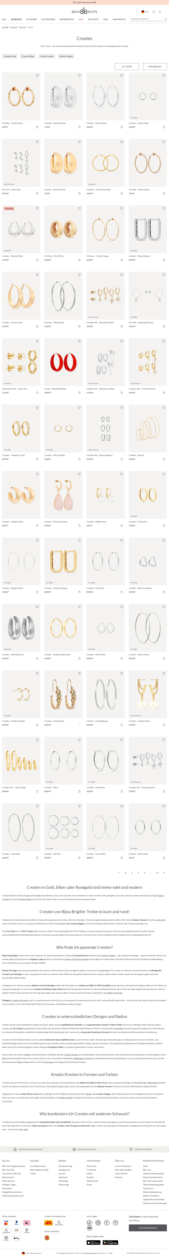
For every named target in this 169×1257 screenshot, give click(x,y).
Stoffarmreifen (65, 1097)
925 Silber (31, 19)
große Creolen (25, 899)
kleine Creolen (108, 955)
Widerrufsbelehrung (152, 1192)
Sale (81, 19)
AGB (145, 1166)
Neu (4, 19)
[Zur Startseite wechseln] (84, 10)
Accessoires (48, 19)
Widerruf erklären (151, 1195)
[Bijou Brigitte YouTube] (90, 1228)
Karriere (118, 1177)
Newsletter (7, 1188)
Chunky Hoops (71, 1054)
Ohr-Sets (23, 1129)
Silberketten (153, 1082)
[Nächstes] (164, 873)
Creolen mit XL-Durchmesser (76, 959)
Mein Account (8, 1181)
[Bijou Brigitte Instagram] (98, 1222)
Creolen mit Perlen (19, 1000)
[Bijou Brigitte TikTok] (90, 1222)
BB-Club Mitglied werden (13, 1166)
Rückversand (8, 1177)
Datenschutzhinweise (153, 1177)
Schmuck (16, 19)
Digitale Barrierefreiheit (154, 1199)
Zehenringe (63, 1184)
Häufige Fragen (9, 1184)
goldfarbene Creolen (82, 1058)
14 (157, 872)
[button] (153, 12)
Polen (89, 1184)
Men (105, 19)
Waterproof (67, 19)
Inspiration (119, 19)
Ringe (19, 1062)
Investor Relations (123, 1166)
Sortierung (154, 66)
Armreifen (119, 1028)
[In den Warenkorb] (37, 127)
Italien (89, 1173)
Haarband (63, 1177)
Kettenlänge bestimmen (13, 1195)
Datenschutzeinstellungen (155, 1203)
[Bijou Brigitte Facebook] (107, 1222)
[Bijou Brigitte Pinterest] (115, 1222)
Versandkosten (91, 1253)
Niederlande (92, 1181)
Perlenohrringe (65, 1166)
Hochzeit (93, 19)
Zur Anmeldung (148, 1228)
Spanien (90, 1177)
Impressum (148, 1188)
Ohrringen (49, 1062)
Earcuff (61, 1173)
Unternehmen (121, 1173)
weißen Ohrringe (114, 992)
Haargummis (64, 1169)
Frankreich (91, 1169)
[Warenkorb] (166, 12)
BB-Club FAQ (8, 1169)
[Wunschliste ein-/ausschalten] (37, 75)
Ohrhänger (63, 1181)
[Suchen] (166, 19)
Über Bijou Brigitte (123, 1169)
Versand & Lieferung (11, 1173)
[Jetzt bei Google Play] (110, 1242)
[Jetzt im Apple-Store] (93, 1242)
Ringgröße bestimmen (12, 1192)
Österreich (91, 1166)
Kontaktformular (38, 1166)
